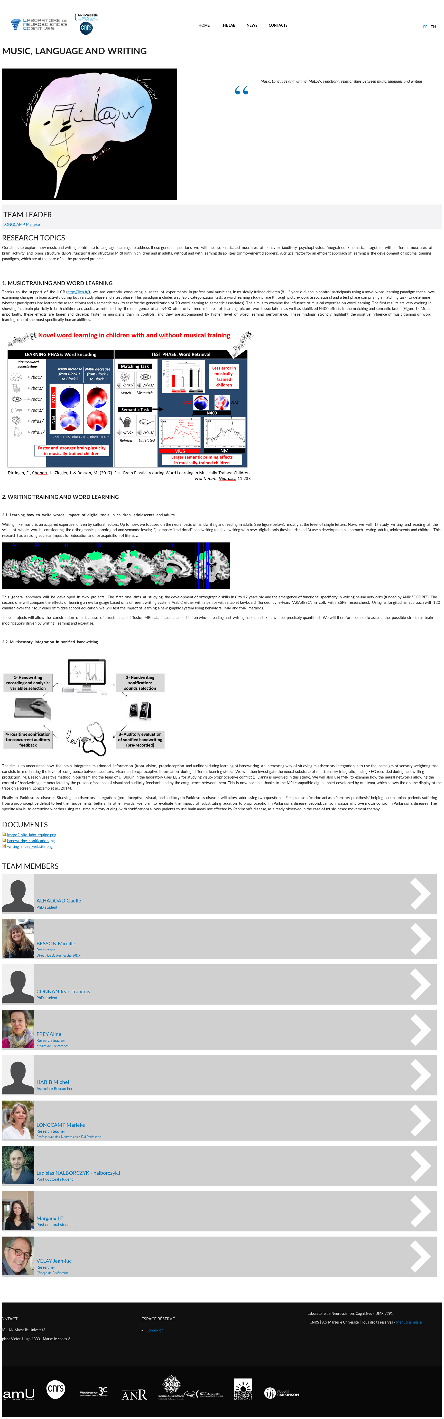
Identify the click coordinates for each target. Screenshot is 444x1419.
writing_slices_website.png (30, 847)
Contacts (278, 25)
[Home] (53, 35)
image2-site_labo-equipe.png (31, 835)
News (252, 25)
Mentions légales (409, 1322)
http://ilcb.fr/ (78, 292)
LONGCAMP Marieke (21, 225)
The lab (228, 25)
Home (204, 25)
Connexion (154, 1330)
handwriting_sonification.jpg (31, 841)
